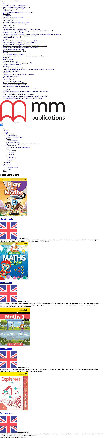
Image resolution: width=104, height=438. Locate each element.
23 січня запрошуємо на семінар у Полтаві (15, 5)
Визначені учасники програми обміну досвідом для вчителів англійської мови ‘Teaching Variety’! (32, 34)
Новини (8, 169)
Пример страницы (8, 78)
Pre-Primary (12, 151)
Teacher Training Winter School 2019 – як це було (17, 22)
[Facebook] (1, 126)
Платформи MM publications (11, 71)
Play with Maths (6, 219)
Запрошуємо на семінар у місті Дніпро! (14, 51)
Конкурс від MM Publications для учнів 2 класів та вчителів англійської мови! (26, 56)
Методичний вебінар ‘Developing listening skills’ (17, 63)
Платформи (6, 162)
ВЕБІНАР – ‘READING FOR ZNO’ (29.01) (14, 32)
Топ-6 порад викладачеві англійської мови (16, 86)
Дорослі (8, 139)
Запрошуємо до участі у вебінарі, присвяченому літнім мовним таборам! (25, 46)
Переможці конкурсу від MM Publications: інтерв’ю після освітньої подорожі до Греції (28, 69)
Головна (5, 4)
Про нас (5, 130)
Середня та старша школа (14, 137)
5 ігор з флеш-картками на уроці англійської (16, 7)
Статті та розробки (12, 167)
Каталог (5, 52)
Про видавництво (8, 79)
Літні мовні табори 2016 (10, 61)
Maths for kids (6, 283)
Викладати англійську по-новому (13, 37)
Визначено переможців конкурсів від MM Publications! (19, 36)
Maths (8, 149)
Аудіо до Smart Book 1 (9, 27)
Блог (4, 166)
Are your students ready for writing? (13, 9)
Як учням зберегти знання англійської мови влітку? (18, 95)
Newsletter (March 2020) (10, 19)
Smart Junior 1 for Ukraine (10, 20)
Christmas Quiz (7, 10)
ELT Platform (7, 15)
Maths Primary (6, 349)
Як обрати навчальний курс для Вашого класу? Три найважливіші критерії (25, 91)
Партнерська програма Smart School (14, 68)
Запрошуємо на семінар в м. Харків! (13, 49)
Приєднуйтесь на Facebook (11, 76)
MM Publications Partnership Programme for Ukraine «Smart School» (23, 98)
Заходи (5, 171)
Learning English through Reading (13, 17)
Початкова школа (11, 135)
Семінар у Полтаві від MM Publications (14, 84)
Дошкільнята (10, 134)
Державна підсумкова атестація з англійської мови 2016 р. (20, 41)
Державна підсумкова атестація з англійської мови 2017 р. (20, 42)
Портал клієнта (7, 73)
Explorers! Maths (7, 413)
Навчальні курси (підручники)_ (15, 54)
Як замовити (7, 90)
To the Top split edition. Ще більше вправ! (15, 24)
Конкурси (6, 58)
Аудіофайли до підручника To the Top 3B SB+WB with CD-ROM (21, 29)
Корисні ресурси (8, 59)
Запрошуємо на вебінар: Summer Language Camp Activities (20, 47)
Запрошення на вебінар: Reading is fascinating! (17, 44)
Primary (11, 152)
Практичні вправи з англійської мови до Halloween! (18, 74)
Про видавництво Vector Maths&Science (15, 83)
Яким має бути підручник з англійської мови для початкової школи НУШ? (25, 96)
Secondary (12, 154)
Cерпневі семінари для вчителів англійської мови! (18, 12)
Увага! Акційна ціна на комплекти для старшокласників (19, 88)
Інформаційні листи (9, 26)
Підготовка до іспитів (12, 140)
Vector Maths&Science (9, 146)
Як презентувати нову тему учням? (13, 93)
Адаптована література (23, 143)
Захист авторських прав (13, 81)
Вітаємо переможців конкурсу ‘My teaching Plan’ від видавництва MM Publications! (28, 31)
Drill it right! (6, 14)
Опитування (6, 66)
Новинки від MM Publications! (12, 64)
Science (8, 156)
